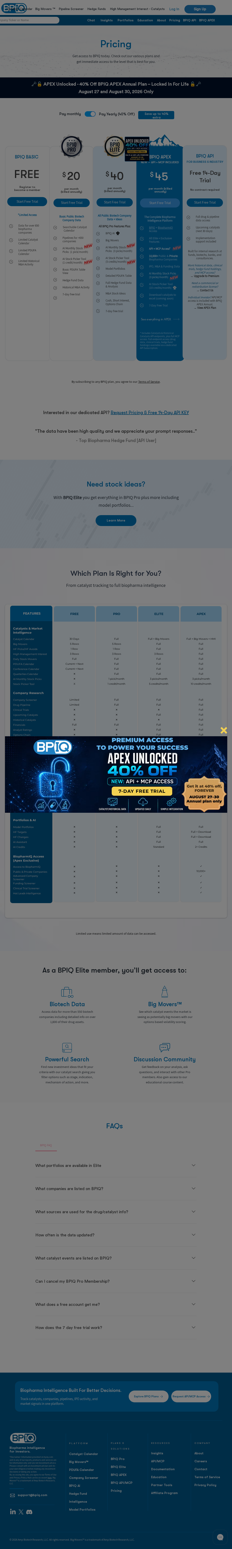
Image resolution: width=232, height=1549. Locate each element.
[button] (223, 730)
